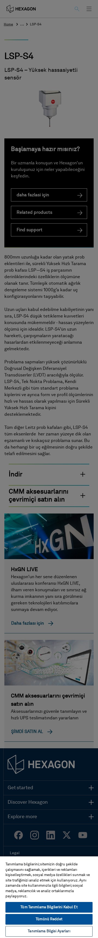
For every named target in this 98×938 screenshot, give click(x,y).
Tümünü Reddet (49, 919)
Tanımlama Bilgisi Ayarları (49, 931)
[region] (49, 897)
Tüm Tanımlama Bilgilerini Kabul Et (48, 907)
